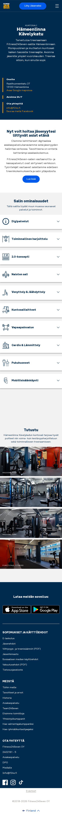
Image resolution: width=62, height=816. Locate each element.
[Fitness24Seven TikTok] (21, 782)
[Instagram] (13, 782)
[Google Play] (45, 609)
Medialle (7, 768)
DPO (5, 762)
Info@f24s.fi (9, 773)
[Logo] (6, 5)
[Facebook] (5, 782)
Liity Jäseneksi (32, 5)
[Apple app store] (17, 609)
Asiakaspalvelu (10, 757)
